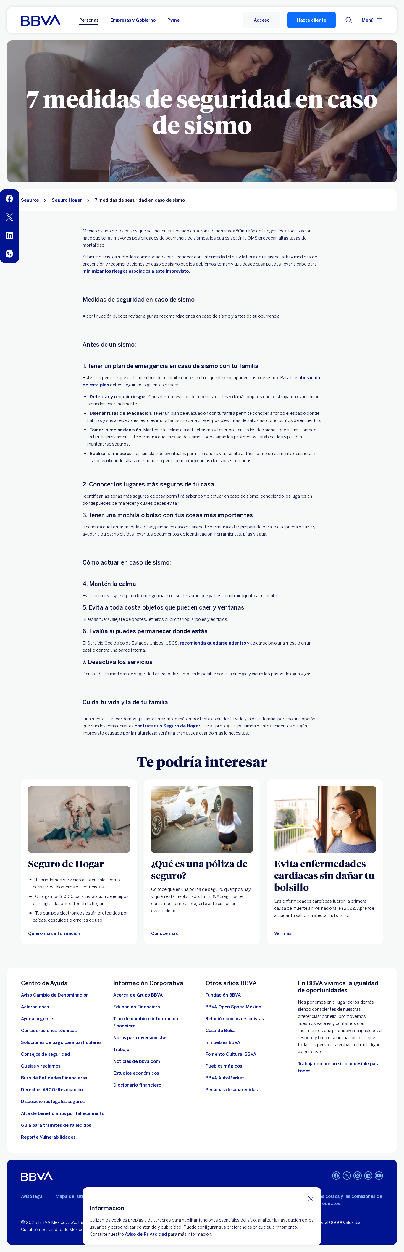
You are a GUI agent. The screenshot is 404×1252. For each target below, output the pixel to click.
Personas (88, 20)
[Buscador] (349, 20)
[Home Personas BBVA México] (40, 20)
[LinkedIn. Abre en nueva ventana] (368, 1175)
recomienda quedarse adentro (213, 643)
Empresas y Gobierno (133, 20)
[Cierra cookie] (310, 1198)
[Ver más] (325, 819)
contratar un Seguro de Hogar (167, 726)
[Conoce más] (202, 819)
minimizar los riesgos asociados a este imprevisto (136, 271)
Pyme (173, 20)
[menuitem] (9, 198)
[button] (261, 20)
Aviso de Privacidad (146, 1234)
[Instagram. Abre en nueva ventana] (357, 1175)
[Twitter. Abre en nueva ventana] (347, 1175)
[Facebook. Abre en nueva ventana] (336, 1175)
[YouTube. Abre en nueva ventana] (379, 1175)
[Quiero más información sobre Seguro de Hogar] (79, 819)
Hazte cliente (311, 20)
